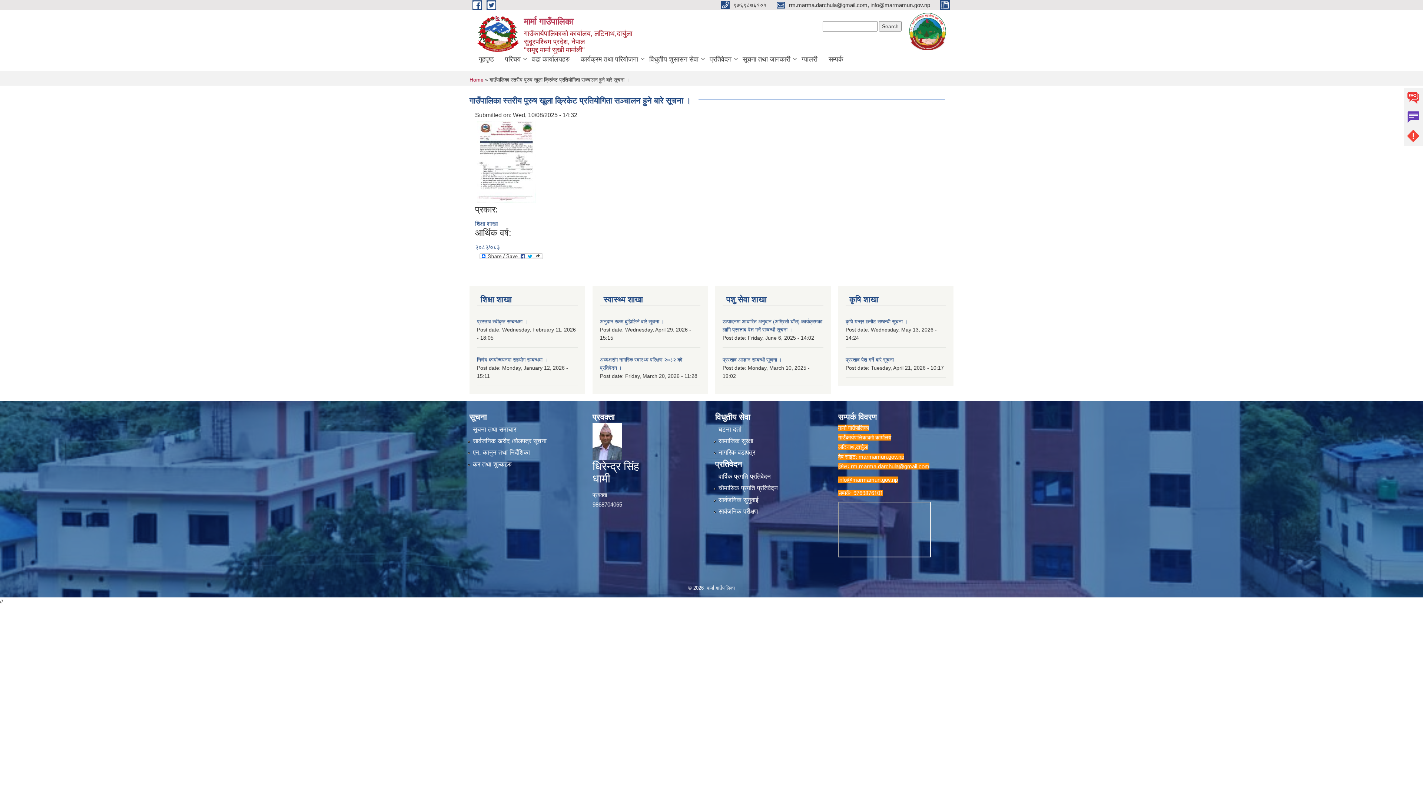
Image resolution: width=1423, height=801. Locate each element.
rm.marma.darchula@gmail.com (890, 466)
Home (477, 80)
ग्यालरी (809, 59)
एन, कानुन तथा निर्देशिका (501, 452)
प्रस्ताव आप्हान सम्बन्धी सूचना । (752, 360)
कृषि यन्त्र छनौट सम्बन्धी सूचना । (877, 321)
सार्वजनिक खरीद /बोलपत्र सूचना (510, 441)
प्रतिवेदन (721, 59)
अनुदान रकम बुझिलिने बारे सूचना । (632, 321)
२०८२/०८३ (487, 247)
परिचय (513, 59)
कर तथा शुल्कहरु (492, 464)
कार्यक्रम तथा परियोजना (609, 59)
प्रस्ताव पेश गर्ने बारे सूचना (870, 360)
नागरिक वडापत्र (737, 452)
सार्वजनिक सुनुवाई (739, 500)
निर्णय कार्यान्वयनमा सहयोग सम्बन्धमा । (512, 360)
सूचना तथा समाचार (494, 429)
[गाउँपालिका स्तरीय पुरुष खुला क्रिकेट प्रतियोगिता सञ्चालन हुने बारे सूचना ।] (506, 161)
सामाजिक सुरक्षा (736, 441)
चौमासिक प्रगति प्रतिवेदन (748, 488)
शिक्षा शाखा (486, 224)
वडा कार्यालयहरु (551, 59)
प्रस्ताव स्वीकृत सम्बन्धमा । (502, 321)
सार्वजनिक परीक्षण (738, 511)
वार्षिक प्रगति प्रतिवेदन (745, 476)
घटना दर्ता (730, 429)
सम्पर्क (836, 59)
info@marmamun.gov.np (868, 480)
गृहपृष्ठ (486, 59)
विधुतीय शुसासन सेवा (674, 59)
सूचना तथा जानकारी (766, 59)
